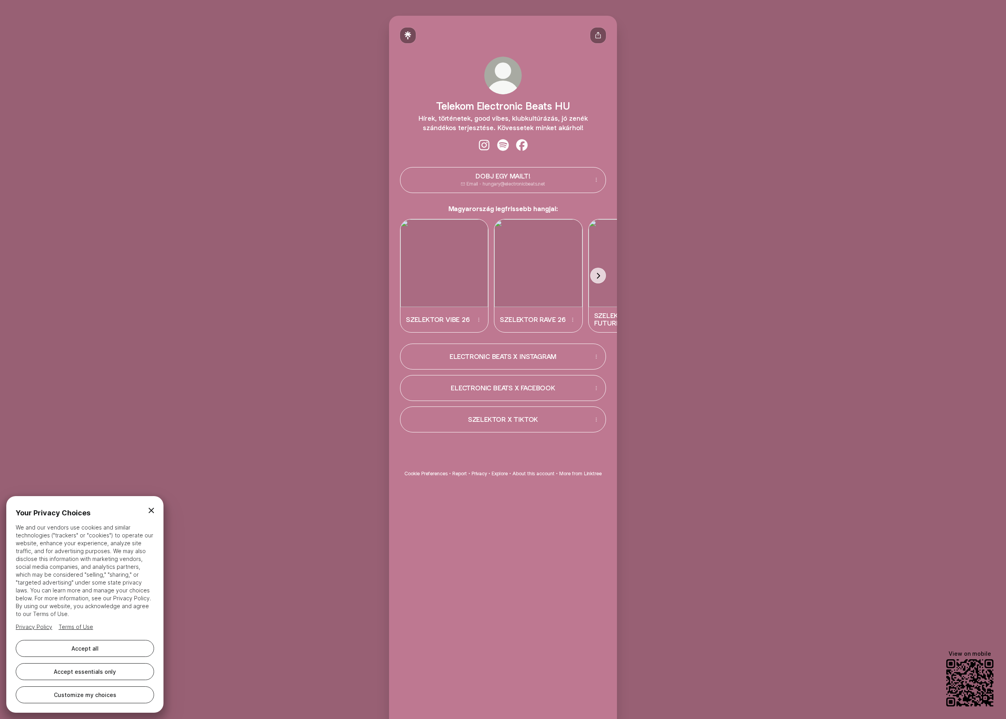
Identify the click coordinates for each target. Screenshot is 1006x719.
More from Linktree (580, 473)
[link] (484, 145)
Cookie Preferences (426, 473)
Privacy (479, 473)
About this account (533, 473)
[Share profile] (598, 35)
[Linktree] (408, 35)
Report (459, 473)
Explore (500, 473)
